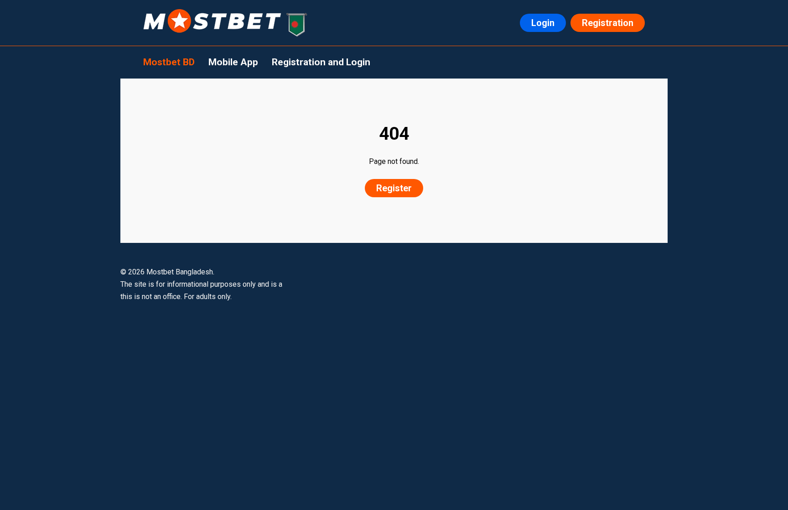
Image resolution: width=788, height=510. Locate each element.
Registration (607, 22)
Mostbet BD (169, 62)
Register (394, 188)
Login (543, 22)
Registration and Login (321, 62)
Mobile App (233, 62)
